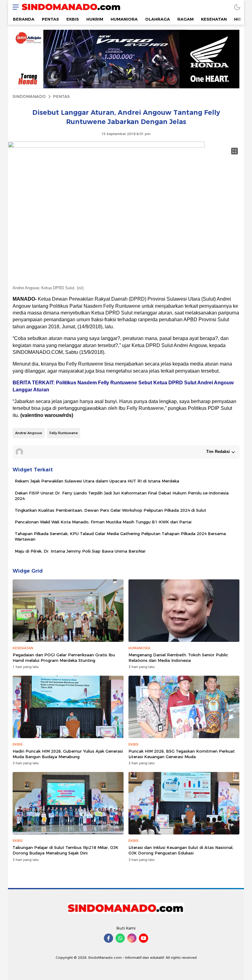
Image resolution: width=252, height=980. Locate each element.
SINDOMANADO (29, 96)
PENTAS (61, 96)
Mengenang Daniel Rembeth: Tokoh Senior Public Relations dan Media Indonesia (178, 657)
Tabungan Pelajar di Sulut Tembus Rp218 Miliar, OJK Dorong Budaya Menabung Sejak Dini (65, 850)
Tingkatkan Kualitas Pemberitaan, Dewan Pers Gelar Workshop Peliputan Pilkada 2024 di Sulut (110, 510)
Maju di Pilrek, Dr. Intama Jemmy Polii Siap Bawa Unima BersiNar (80, 551)
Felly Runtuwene (63, 433)
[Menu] (14, 7)
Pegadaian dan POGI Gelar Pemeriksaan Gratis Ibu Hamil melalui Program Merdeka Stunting (64, 657)
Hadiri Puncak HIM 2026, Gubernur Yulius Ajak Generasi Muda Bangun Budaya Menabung (68, 754)
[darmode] (237, 7)
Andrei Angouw (28, 433)
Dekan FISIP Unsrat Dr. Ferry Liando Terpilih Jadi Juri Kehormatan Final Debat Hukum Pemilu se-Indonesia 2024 (122, 495)
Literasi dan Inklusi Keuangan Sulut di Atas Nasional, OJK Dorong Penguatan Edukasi (180, 850)
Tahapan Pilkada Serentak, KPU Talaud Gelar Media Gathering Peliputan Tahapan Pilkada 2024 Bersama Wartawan (120, 536)
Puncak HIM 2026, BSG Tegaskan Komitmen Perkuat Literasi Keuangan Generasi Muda (181, 754)
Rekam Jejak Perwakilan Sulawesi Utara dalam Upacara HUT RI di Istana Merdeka (97, 480)
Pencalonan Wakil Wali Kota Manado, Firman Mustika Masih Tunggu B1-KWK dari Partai (103, 521)
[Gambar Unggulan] (106, 146)
